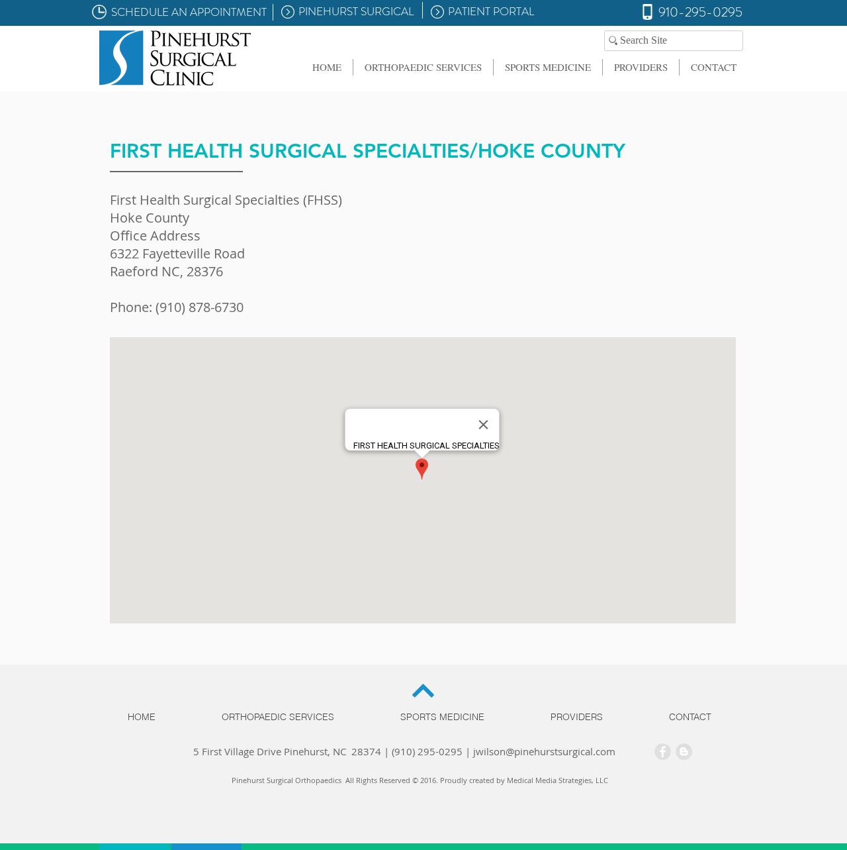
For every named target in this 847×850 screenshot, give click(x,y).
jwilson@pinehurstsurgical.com (544, 751)
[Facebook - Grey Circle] (662, 751)
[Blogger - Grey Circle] (684, 751)
